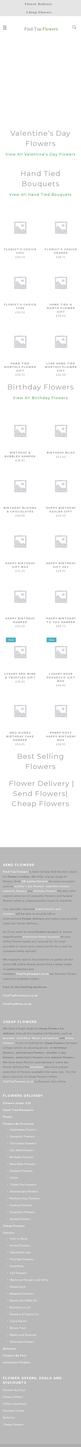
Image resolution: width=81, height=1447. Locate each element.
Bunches (9, 1038)
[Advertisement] (40, 81)
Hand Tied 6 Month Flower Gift (61, 308)
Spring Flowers (20, 1219)
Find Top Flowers (16, 871)
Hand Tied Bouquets (18, 1110)
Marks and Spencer (45, 1038)
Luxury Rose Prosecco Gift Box (61, 677)
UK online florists (35, 881)
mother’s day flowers (29, 886)
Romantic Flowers (22, 1136)
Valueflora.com (20, 1252)
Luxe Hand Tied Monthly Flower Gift (61, 367)
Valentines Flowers (23, 1129)
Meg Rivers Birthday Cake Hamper (20, 736)
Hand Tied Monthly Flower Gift (20, 367)
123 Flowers (18, 1273)
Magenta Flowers (22, 1293)
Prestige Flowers (22, 1259)
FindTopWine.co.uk (17, 1003)
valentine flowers (58, 886)
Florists (9, 1232)
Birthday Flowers (22, 1157)
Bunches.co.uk (20, 1307)
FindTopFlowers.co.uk (33, 973)
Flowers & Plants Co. (24, 1314)
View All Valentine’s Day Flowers (41, 154)
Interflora (23, 1038)
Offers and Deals (15, 1403)
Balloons (9, 1348)
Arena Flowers (20, 1245)
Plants (8, 1116)
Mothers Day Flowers (25, 1198)
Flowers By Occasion (18, 1123)
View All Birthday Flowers (40, 398)
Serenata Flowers (22, 1341)
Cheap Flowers (14, 1225)
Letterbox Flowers (17, 1362)
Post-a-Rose (19, 1238)
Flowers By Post (15, 1355)
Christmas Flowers (23, 1143)
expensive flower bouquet (41, 936)
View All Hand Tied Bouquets (40, 194)
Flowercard (17, 1286)
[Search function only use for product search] (74, 27)
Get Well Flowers (22, 1150)
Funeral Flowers (21, 1205)
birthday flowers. (45, 891)
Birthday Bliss (61, 452)
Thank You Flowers (23, 1184)
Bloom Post (18, 1328)
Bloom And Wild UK (23, 1300)
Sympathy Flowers (22, 1212)
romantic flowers (15, 891)
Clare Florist (18, 1321)
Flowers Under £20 (17, 1103)
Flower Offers (13, 1396)
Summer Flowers (21, 1170)
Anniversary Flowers (24, 1191)
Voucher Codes (14, 1410)
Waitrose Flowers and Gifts (29, 1279)
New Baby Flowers (23, 1164)
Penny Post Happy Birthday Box (61, 736)
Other (14, 1177)
